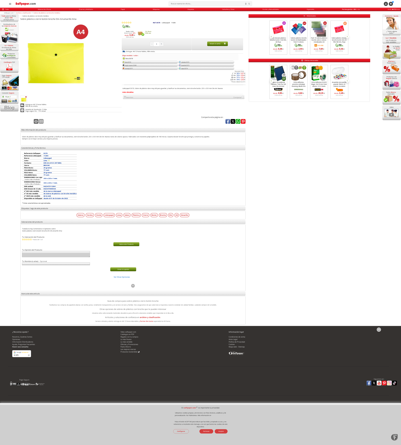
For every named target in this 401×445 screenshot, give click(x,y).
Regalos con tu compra (129, 337)
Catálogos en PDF (127, 334)
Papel (123, 9)
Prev (271, 36)
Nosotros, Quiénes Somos (22, 337)
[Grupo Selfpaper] (236, 355)
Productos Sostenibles (129, 352)
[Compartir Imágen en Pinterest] (243, 121)
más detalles (128, 92)
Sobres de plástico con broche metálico (35, 16)
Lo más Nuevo (126, 339)
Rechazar (206, 431)
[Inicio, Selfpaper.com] (26, 4)
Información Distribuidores (22, 342)
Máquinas (156, 9)
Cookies (232, 344)
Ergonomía (310, 9)
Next (347, 36)
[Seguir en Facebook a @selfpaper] (369, 383)
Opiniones (16, 339)
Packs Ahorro (126, 347)
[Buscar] (249, 4)
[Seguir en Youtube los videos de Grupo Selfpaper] (379, 383)
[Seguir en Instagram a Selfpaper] (389, 383)
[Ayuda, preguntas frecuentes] (394, 440)
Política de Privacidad (237, 342)
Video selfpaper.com (128, 332)
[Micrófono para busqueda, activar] (246, 4)
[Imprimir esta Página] (36, 121)
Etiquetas (191, 9)
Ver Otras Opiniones (122, 277)
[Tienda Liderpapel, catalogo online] (126, 28)
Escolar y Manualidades (271, 9)
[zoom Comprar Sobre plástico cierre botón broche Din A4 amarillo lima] (23, 99)
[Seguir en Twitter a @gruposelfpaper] (374, 383)
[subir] (133, 287)
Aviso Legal (233, 339)
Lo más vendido (126, 342)
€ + (351, 9)
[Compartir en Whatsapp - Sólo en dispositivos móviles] (238, 121)
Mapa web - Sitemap (237, 347)
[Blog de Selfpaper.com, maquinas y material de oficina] (9, 108)
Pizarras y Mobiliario (86, 9)
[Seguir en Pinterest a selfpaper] (384, 383)
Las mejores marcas (128, 349)
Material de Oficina (44, 9)
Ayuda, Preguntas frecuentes (23, 344)
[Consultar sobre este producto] (41, 121)
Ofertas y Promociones (129, 344)
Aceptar (221, 431)
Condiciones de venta (237, 337)
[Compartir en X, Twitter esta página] (233, 121)
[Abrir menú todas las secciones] (10, 4)
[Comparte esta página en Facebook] (227, 121)
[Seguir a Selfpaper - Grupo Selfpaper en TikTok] (394, 383)
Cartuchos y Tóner (228, 9)
